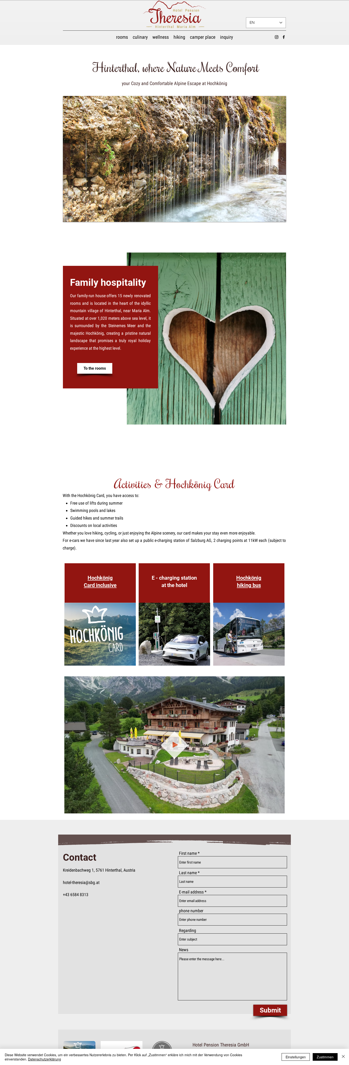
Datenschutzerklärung (44, 1059)
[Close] (343, 1057)
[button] (174, 159)
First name (188, 853)
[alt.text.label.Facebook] (283, 37)
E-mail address (191, 892)
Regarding (187, 930)
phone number (191, 911)
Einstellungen (296, 1057)
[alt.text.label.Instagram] (276, 37)
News (183, 950)
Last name (188, 873)
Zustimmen (325, 1057)
